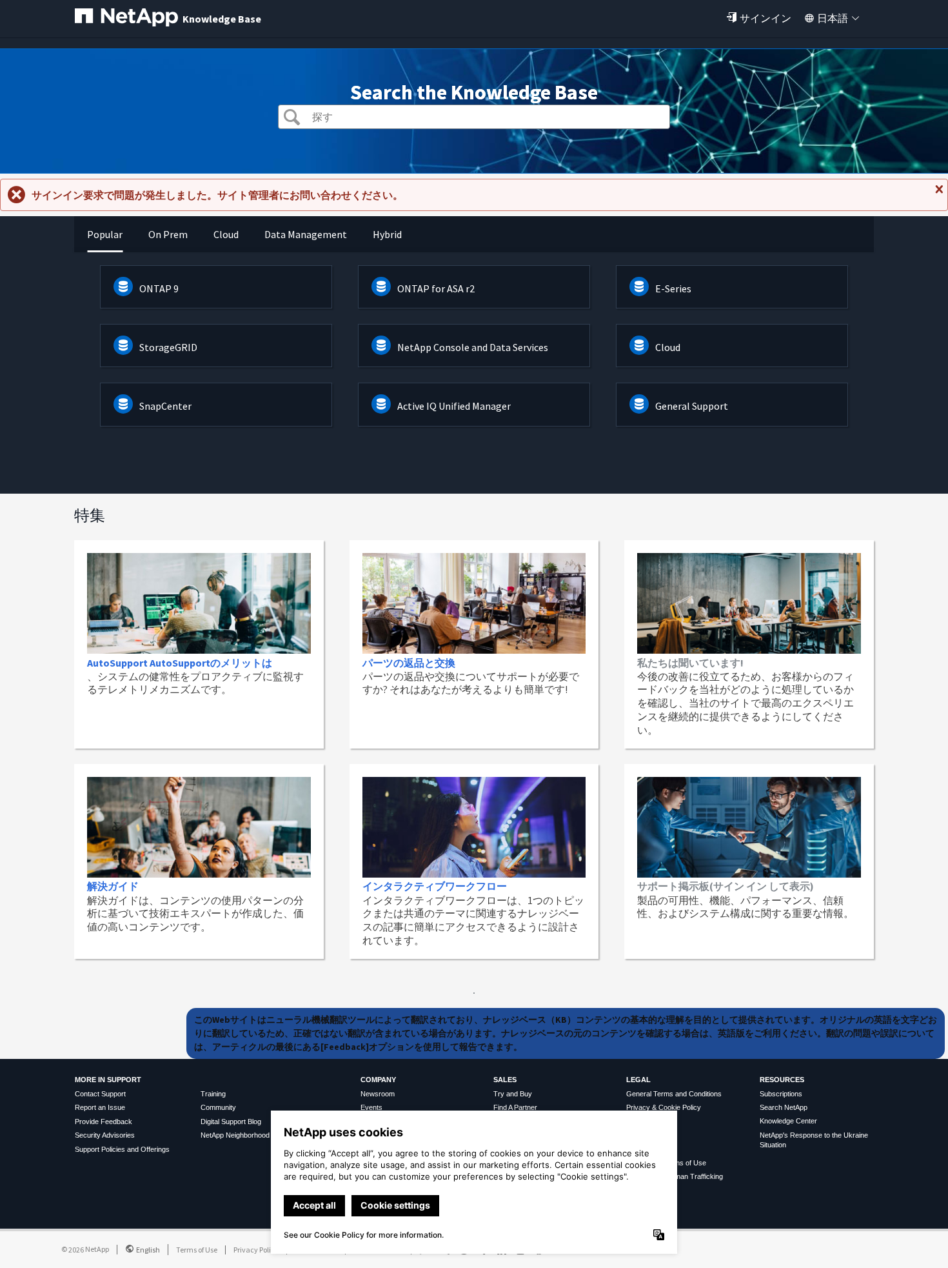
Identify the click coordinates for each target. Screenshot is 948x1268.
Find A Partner (515, 1107)
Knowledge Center (788, 1121)
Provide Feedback (103, 1121)
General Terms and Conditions (674, 1094)
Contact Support (100, 1094)
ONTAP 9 (159, 288)
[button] (292, 118)
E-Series (673, 288)
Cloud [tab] (226, 234)
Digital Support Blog (231, 1121)
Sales (505, 1079)
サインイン (765, 18)
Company (378, 1079)
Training (213, 1094)
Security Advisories (105, 1135)
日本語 (832, 18)
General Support (691, 405)
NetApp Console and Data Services (472, 347)
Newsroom (377, 1094)
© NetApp (85, 1249)
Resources (782, 1079)
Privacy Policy (256, 1249)
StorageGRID (168, 347)
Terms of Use (196, 1249)
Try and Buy (512, 1094)
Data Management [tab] (305, 234)
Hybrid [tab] (387, 234)
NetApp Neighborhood (235, 1135)
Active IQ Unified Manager (454, 405)
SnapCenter (165, 405)
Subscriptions (781, 1094)
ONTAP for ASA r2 (436, 288)
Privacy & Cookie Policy (663, 1107)
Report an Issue (100, 1107)
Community (218, 1107)
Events (371, 1107)
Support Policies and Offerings (122, 1149)
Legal (638, 1079)
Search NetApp (783, 1107)
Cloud (667, 347)
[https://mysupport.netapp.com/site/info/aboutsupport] (474, 989)
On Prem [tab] (168, 234)
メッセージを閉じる (937, 194)
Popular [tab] (105, 234)
